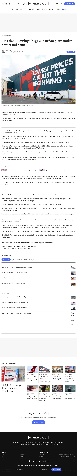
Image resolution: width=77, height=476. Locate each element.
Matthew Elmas (10, 50)
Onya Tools (42, 157)
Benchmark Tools (63, 157)
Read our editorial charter (50, 444)
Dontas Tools (51, 157)
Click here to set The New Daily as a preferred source (20, 246)
